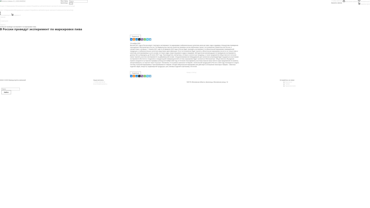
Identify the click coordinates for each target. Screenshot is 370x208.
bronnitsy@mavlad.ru (100, 84)
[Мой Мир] (136, 39)
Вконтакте (288, 82)
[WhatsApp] (145, 39)
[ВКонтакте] (131, 39)
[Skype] (147, 39)
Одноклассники (290, 86)
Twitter (287, 84)
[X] (139, 39)
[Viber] (142, 39)
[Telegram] (150, 39)
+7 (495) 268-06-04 (337, 1)
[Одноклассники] (134, 39)
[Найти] (71, 3)
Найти (6, 92)
